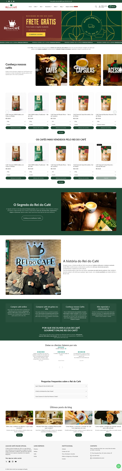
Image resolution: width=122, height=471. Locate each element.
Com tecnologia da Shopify (21, 469)
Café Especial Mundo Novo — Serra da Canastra (61, 115)
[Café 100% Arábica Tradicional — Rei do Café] (38, 103)
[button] (36, 6)
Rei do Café (12, 469)
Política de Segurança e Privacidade (70, 456)
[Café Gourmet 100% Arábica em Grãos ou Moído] (16, 103)
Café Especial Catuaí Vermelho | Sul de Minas (83, 115)
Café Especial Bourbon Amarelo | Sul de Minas (106, 115)
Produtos (36, 449)
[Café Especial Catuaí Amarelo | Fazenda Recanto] (106, 153)
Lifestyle (64, 449)
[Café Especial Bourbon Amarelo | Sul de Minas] (106, 103)
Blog (61, 6)
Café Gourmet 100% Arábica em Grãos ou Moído (15, 115)
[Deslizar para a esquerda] (37, 69)
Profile (35, 456)
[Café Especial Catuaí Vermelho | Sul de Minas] (83, 103)
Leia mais (19, 435)
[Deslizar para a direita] (120, 69)
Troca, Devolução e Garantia (68, 454)
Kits (41, 6)
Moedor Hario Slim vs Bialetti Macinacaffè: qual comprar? (49, 427)
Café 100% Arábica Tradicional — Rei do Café (38, 115)
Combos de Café (65, 451)
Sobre (55, 6)
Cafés (35, 6)
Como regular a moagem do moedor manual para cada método (108, 427)
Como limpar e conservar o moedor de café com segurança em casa (78, 427)
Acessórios (48, 6)
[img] (60, 347)
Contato (64, 458)
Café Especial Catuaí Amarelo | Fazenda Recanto (104, 165)
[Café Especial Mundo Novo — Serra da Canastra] (61, 103)
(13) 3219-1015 (95, 455)
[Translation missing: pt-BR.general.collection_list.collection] (51, 70)
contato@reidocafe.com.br (98, 458)
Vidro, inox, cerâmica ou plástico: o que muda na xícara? (19, 427)
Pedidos (35, 451)
